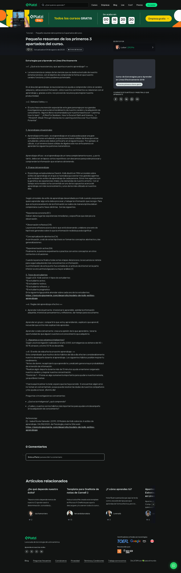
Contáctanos (61, 561)
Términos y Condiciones (94, 561)
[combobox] (64, 4)
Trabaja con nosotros (117, 561)
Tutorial (29, 33)
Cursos (94, 5)
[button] (90, 18)
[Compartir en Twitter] (121, 99)
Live (122, 5)
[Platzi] (31, 5)
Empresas (105, 5)
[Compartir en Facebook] (115, 99)
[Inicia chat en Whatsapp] (173, 565)
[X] (32, 551)
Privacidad (75, 561)
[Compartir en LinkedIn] (126, 99)
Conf (130, 5)
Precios (140, 5)
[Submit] (42, 5)
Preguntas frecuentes (42, 561)
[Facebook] (27, 551)
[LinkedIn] (41, 551)
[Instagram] (37, 551)
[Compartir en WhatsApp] (132, 99)
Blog (115, 5)
